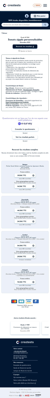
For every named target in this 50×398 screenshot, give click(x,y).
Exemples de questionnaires (22, 365)
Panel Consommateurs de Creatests (17, 102)
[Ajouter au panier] (33, 175)
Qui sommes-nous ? (19, 377)
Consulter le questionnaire (25, 129)
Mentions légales (15, 392)
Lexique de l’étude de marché (22, 371)
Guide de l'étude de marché (22, 368)
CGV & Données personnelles (31, 392)
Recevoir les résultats (24, 46)
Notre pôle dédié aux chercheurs (24, 383)
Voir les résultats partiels (25, 137)
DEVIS (38, 5)
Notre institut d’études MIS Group (24, 380)
